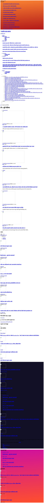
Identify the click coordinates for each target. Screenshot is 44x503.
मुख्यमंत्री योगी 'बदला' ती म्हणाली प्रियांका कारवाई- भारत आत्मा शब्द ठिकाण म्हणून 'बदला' (18, 146)
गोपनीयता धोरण (5, 448)
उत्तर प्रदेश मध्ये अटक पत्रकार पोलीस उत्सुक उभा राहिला (13, 207)
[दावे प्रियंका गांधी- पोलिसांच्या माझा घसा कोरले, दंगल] (13, 162)
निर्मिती (20, 442)
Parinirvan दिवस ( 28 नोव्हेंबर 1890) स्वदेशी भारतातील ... (11, 20)
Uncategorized (5, 110)
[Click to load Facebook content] (0, 326)
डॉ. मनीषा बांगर (2, 312)
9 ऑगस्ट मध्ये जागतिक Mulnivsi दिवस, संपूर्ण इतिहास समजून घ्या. (12, 8)
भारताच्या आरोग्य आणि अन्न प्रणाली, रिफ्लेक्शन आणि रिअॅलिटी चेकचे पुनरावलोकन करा (16, 60)
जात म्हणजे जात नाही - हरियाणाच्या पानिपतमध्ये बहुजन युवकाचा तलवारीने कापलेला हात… (16, 45)
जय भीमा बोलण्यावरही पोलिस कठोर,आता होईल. (9, 14)
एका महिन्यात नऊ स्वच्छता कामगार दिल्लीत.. (9, 24)
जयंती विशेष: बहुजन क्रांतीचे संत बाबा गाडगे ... (9, 18)
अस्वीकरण (4, 447)
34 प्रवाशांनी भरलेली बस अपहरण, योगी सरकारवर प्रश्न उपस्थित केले (15, 126)
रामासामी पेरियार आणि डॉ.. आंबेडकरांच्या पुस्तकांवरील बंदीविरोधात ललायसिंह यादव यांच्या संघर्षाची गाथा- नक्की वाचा (20, 47)
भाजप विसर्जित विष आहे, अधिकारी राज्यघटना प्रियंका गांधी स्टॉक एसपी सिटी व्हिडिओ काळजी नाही (20, 187)
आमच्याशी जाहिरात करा (6, 445)
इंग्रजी (1, 358)
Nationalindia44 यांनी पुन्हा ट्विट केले (6, 321)
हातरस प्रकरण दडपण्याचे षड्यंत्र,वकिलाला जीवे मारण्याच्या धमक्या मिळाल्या (14, 51)
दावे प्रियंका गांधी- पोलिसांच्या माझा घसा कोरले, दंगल (12, 166)
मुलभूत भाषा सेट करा (3, 235)
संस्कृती (1, 341)
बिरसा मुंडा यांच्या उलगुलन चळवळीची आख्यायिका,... (10, 16)
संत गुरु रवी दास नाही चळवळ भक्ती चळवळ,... (9, 22)
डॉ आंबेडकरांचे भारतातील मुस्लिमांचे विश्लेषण (9, 68)
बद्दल (3, 444)
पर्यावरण (4, 170)
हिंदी (3, 130)
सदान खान (5, 123)
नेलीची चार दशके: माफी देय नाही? (8, 58)
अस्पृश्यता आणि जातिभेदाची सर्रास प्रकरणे (9, 62)
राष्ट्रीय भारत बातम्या (6, 143)
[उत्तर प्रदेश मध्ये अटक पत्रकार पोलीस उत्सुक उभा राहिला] (9, 203)
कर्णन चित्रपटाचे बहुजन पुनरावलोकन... (8, 12)
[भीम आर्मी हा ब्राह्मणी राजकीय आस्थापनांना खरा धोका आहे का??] (12, 223)
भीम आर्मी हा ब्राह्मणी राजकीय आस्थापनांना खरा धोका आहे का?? (14, 228)
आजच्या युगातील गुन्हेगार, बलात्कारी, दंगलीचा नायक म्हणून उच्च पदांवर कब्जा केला (15, 49)
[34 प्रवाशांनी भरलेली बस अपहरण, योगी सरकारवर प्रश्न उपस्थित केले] (13, 122)
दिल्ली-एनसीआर (2, 333)
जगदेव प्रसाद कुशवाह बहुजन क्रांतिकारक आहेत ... (10, 10)
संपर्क (3, 446)
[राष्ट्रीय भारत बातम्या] (5, 31)
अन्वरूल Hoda (5, 224)
